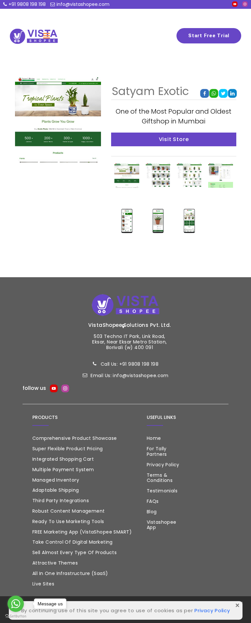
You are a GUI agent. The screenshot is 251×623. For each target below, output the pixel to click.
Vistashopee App (161, 525)
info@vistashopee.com (83, 4)
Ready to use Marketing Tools (68, 521)
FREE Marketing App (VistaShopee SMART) (82, 532)
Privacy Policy (163, 464)
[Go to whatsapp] (16, 604)
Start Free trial (208, 36)
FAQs (153, 501)
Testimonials (162, 490)
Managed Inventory (55, 480)
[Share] (204, 93)
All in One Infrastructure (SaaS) (70, 573)
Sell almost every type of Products (74, 552)
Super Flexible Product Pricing (67, 448)
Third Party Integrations (60, 500)
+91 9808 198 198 (27, 4)
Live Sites (43, 584)
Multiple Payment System (63, 469)
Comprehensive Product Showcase (74, 438)
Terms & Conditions (160, 478)
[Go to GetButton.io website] (15, 616)
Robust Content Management (68, 511)
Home (154, 438)
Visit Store (174, 139)
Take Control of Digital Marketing (72, 542)
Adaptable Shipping (55, 490)
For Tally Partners (157, 451)
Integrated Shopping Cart (63, 459)
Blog (152, 511)
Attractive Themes (55, 563)
